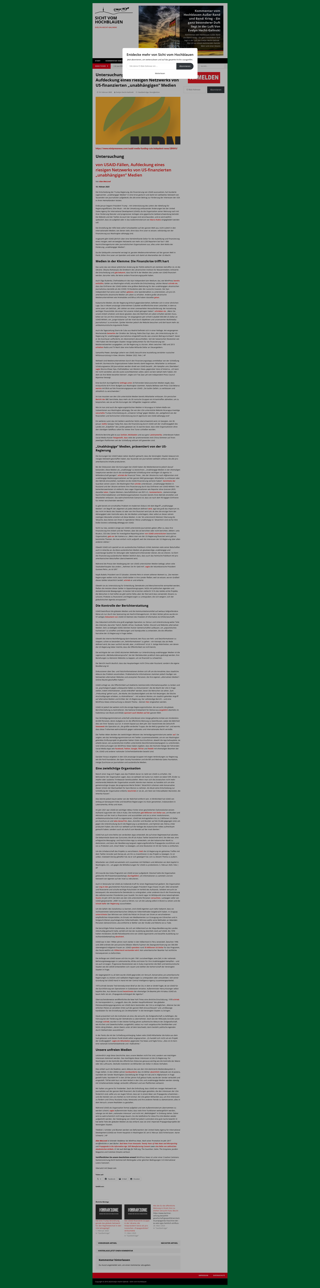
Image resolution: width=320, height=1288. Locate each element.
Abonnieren (184, 66)
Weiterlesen (160, 73)
